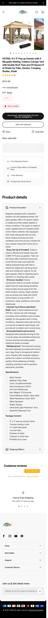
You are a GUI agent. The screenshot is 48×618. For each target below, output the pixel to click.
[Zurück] (3, 3)
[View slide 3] (24, 506)
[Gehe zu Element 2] (16, 53)
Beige (7, 98)
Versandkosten (12, 87)
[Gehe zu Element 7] (30, 53)
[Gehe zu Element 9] (35, 53)
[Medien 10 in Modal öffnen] (29, 22)
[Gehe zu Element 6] (27, 53)
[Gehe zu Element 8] (33, 53)
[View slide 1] (19, 506)
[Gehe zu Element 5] (24, 53)
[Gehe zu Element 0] (10, 53)
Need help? (39, 132)
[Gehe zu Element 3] (19, 53)
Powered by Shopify (36, 610)
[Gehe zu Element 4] (21, 53)
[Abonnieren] (39, 591)
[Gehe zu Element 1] (13, 53)
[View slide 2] (21, 506)
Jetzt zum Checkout (23, 124)
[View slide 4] (27, 506)
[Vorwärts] (43, 3)
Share (8, 132)
